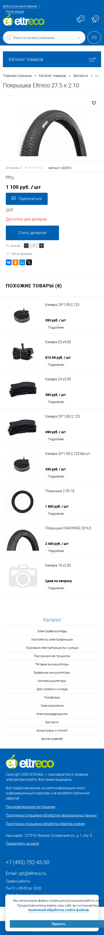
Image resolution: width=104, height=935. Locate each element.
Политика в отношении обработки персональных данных (51, 815)
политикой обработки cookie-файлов (58, 910)
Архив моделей (52, 739)
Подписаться (30, 198)
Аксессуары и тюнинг (52, 730)
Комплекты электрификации (52, 639)
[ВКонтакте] (9, 262)
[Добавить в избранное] (93, 103)
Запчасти (52, 722)
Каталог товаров (26, 59)
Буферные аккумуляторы (52, 672)
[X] (29, 262)
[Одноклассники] (15, 262)
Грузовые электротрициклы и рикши (52, 648)
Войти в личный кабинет (20, 6)
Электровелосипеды (52, 631)
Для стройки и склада (52, 689)
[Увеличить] (52, 132)
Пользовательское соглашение (30, 807)
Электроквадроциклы (52, 714)
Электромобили (52, 705)
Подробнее (56, 327)
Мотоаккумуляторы (52, 681)
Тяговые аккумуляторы (52, 664)
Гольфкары (52, 697)
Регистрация (15, 11)
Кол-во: (16, 245)
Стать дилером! (32, 232)
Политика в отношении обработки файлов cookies (45, 824)
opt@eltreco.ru (32, 873)
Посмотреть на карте (22, 843)
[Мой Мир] (22, 262)
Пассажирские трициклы (52, 656)
